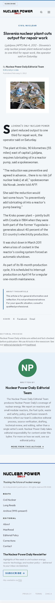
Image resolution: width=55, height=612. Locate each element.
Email (32, 319)
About (6, 524)
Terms (38, 594)
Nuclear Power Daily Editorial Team (25, 66)
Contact (7, 546)
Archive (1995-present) (15, 510)
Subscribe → (15, 573)
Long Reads (9, 505)
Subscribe (10, 4)
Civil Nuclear (9, 499)
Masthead (8, 529)
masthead (31, 344)
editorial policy (27, 440)
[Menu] (49, 12)
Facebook (22, 319)
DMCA (49, 594)
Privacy (27, 594)
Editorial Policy (11, 535)
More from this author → (27, 446)
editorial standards (13, 344)
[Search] (41, 12)
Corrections (9, 540)
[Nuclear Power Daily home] (18, 12)
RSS (20, 580)
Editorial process (10, 70)
